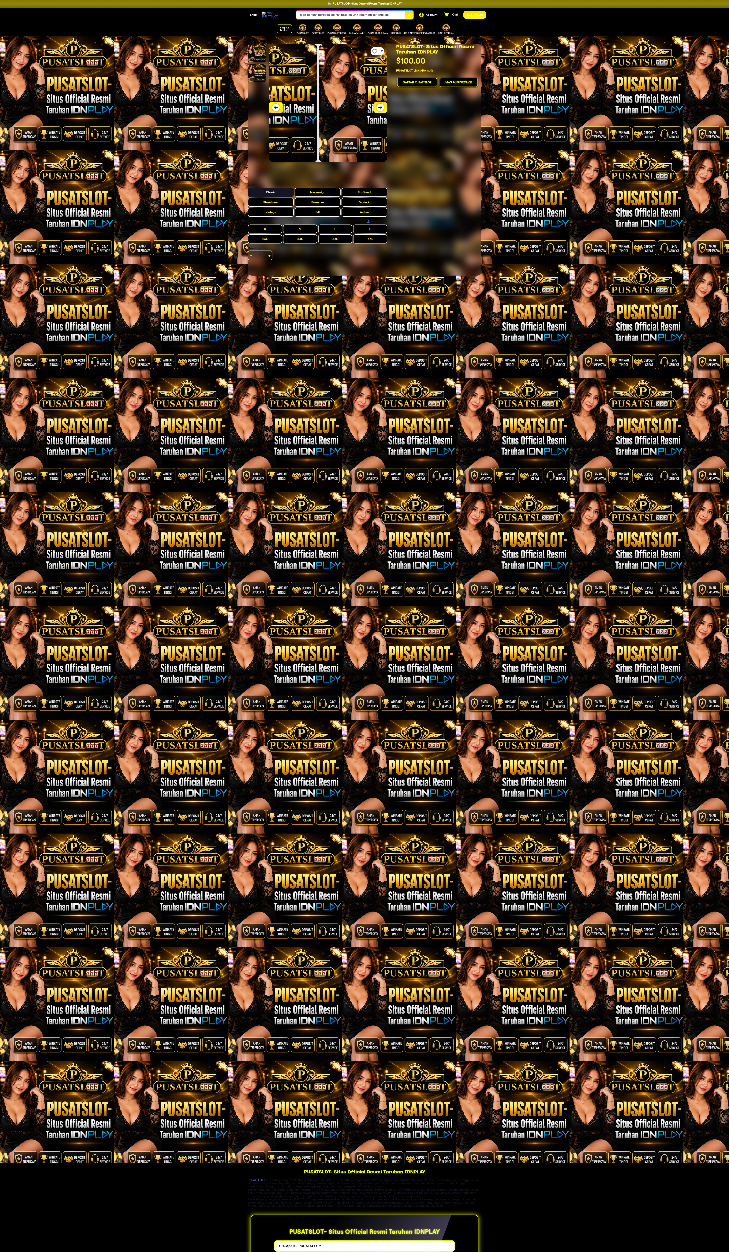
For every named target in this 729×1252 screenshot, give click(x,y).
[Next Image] (380, 107)
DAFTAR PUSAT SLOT (417, 82)
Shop (253, 14)
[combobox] (350, 15)
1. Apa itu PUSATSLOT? (301, 1246)
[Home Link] (275, 15)
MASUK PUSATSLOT (458, 82)
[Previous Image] (276, 107)
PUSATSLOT (256, 1180)
